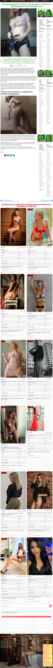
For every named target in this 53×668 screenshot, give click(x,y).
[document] (26, 334)
